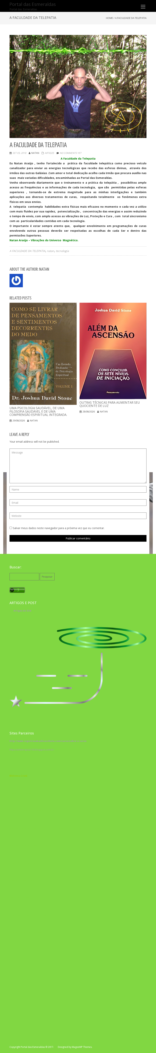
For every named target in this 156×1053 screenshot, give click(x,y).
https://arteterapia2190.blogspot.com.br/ (32, 749)
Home (109, 18)
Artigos (49, 153)
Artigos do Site (22, 610)
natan (50, 251)
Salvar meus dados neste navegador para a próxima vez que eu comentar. (58, 528)
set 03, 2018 (19, 153)
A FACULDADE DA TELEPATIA (27, 251)
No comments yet (70, 153)
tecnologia (62, 251)
